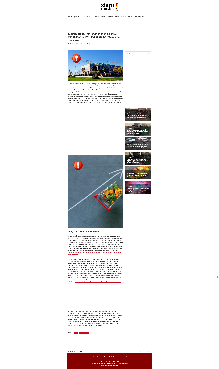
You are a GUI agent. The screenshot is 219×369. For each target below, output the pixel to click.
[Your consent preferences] (217, 276)
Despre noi (71, 351)
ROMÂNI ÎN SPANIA (100, 17)
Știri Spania (90, 43)
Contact (79, 351)
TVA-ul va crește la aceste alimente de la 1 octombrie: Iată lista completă (98, 282)
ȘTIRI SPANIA (78, 17)
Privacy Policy (139, 351)
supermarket (84, 333)
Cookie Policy (147, 351)
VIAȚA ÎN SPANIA (88, 17)
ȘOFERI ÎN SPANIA (113, 17)
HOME (70, 17)
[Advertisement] (99, 25)
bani (76, 333)
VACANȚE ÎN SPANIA (126, 17)
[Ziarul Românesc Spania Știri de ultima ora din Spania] (109, 8)
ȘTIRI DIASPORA (139, 17)
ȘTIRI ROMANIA (72, 19)
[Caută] (149, 53)
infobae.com (86, 325)
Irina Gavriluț (81, 43)
